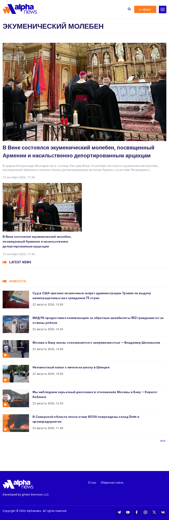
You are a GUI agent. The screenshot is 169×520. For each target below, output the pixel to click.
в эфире (145, 9)
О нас (92, 482)
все (162, 440)
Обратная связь (112, 482)
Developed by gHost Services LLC (26, 494)
